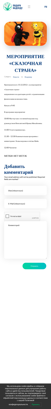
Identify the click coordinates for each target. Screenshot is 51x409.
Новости (16, 77)
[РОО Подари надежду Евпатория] (13, 7)
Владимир (28, 77)
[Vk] (22, 310)
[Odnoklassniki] (15, 310)
